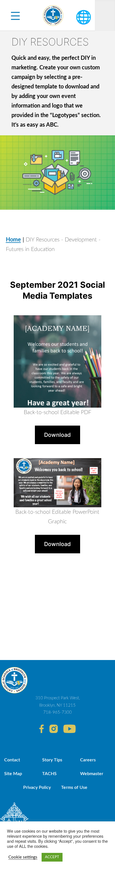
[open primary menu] (15, 15)
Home (13, 240)
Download (57, 434)
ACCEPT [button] (52, 857)
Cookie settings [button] (22, 857)
